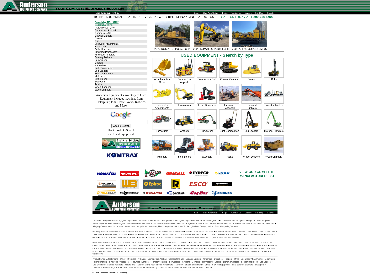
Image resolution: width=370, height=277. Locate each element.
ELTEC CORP (131, 246)
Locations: (97, 220)
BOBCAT (216, 243)
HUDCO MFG (240, 246)
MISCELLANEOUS (213, 248)
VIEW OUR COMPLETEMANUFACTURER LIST (256, 174)
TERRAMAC (97, 235)
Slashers (249, 265)
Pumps (207, 265)
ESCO (262, 232)
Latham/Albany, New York (221, 223)
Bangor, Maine (206, 226)
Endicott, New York (266, 223)
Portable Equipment (193, 265)
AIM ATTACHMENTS (124, 243)
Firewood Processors (106, 52)
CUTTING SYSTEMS (215, 235)
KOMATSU (119, 232)
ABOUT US (206, 16)
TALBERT (133, 237)
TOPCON (198, 251)
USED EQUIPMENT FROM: (104, 243)
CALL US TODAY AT (236, 16)
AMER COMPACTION (161, 243)
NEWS (158, 16)
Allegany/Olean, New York (104, 226)
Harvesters (100, 65)
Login (225, 13)
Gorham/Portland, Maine (186, 226)
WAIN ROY (257, 251)
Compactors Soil (103, 33)
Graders (99, 62)
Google (270, 13)
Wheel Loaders (103, 87)
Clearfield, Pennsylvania (149, 220)
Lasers (218, 262)
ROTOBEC (271, 232)
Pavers (178, 265)
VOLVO (247, 251)
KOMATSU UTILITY (152, 232)
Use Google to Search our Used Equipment (121, 132)
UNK (228, 251)
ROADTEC (122, 237)
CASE (255, 243)
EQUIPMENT (115, 16)
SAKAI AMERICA (122, 251)
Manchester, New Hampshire (132, 226)
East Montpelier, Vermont (226, 226)
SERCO (134, 251)
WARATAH (267, 251)
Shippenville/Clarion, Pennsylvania (178, 220)
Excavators (100, 46)
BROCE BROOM (229, 243)
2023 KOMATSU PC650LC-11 (172, 48)
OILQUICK (254, 248)
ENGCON (269, 235)
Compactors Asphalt (105, 30)
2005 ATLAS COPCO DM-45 (249, 48)
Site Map (259, 13)
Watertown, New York (245, 223)
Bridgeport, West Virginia (257, 220)
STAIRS (142, 251)
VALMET (142, 237)
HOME (98, 16)
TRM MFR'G (219, 251)
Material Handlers (104, 73)
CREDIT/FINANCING (180, 16)
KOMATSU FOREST (107, 237)
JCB (95, 248)
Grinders (196, 262)
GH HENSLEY (205, 246)
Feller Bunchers (103, 49)
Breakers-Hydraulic (136, 259)
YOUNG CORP (153, 237)
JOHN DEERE (105, 248)
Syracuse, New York (197, 223)
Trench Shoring (150, 267)
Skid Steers (101, 79)
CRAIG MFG (97, 246)
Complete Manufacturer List (220, 237)
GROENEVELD (219, 246)
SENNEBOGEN (111, 235)
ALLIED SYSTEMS (142, 243)
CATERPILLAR (266, 243)
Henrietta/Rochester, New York (171, 223)
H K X (229, 246)
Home (196, 13)
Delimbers (219, 259)
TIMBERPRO (178, 232)
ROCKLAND (253, 232)
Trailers (137, 267)
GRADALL (190, 232)
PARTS (131, 16)
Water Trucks (174, 267)
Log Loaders (101, 71)
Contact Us (236, 13)
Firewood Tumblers (105, 54)
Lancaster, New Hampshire (160, 226)
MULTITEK (219, 232)
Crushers (207, 259)
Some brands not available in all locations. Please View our (185, 237)
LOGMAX (143, 235)
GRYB (95, 237)
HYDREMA (163, 235)
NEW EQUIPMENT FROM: (103, 232)
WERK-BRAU (231, 232)
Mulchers (99, 76)
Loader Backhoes (249, 262)
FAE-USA (195, 235)
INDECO (199, 232)
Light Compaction (104, 68)
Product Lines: (99, 259)
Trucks (98, 84)
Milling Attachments (153, 265)
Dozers (98, 38)
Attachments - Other (105, 27)
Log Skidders (98, 265)
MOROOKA (227, 248)
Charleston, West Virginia (232, 220)
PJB (262, 248)
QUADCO (174, 235)
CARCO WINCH (244, 243)
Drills (97, 41)
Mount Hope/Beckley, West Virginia (108, 223)
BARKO (208, 243)
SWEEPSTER (257, 235)
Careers (248, 13)
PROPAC (246, 235)
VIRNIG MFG (237, 251)
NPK (246, 248)
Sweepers (100, 81)
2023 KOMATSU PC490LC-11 (211, 48)
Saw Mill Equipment (221, 265)
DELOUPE (153, 235)
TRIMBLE (208, 251)
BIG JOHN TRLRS (233, 235)
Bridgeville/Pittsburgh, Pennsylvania (119, 220)
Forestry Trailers (103, 57)
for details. (235, 237)
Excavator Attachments (107, 44)
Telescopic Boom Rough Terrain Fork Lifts (112, 267)
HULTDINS (251, 246)
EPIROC (242, 232)
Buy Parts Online (210, 13)
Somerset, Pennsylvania (207, 220)
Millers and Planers (134, 265)
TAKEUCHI (166, 232)
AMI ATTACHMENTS (180, 243)
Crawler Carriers (103, 35)
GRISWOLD (185, 235)
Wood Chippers (103, 89)
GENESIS (133, 235)
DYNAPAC (123, 235)
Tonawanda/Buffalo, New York (141, 223)
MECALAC (209, 232)
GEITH (185, 246)
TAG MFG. (152, 251)
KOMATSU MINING (134, 232)
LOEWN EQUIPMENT (174, 248)
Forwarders (101, 60)
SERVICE (145, 16)
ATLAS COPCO (197, 243)
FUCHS (177, 246)
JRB (203, 235)
